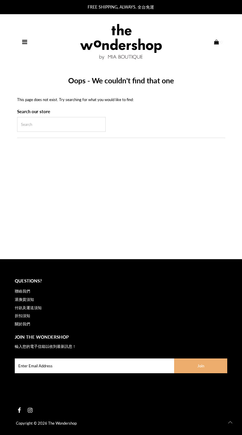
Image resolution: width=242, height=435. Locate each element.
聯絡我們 (22, 291)
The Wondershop (62, 423)
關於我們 (22, 324)
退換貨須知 (24, 299)
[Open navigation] (24, 42)
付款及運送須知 (28, 307)
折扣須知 (22, 315)
